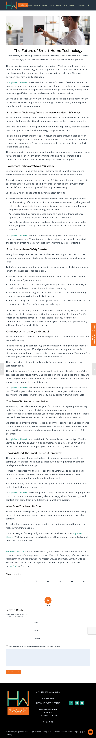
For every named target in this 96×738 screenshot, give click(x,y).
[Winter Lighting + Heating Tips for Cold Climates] (94, 369)
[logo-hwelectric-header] (17, 5)
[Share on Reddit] (60, 581)
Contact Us (48, 722)
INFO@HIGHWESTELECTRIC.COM (50, 703)
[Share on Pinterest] (36, 581)
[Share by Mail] (72, 581)
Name (37, 622)
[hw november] (48, 30)
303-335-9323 (48, 698)
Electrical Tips (55, 59)
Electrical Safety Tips (40, 59)
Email (37, 630)
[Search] (88, 5)
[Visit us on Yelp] (84, 581)
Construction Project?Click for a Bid (94, 334)
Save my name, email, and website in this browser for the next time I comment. (34, 646)
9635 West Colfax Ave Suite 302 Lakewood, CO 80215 (48, 712)
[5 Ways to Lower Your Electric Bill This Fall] (2, 369)
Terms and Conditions (60, 732)
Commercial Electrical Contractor (46, 56)
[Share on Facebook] (12, 581)
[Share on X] (24, 581)
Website (37, 638)
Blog (30, 56)
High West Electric (18, 82)
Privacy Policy (47, 732)
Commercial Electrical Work (70, 56)
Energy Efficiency (77, 59)
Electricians (65, 59)
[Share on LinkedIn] (48, 581)
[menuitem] (28, 5)
